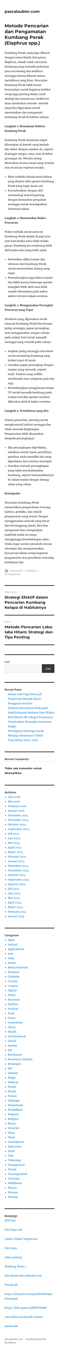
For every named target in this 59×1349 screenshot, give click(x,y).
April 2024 (14, 902)
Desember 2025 (18, 815)
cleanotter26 (16, 570)
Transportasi (16, 1164)
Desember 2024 (18, 865)
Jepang (12, 1045)
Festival (13, 1008)
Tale (10, 1155)
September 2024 (18, 879)
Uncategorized (12, 574)
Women (13, 1197)
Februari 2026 (17, 806)
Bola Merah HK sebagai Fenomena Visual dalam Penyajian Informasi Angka (30, 721)
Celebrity (14, 976)
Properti (13, 1114)
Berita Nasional (18, 967)
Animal (12, 944)
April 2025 (14, 847)
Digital (12, 990)
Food (11, 1013)
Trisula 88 (11, 1284)
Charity (12, 981)
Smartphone (16, 1141)
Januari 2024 (16, 916)
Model (12, 1086)
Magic (12, 1077)
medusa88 (11, 1326)
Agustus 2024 (17, 884)
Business (13, 972)
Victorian (14, 1178)
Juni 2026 (14, 797)
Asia (10, 953)
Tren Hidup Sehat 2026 (23, 740)
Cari (7, 662)
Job (10, 1050)
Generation (15, 1022)
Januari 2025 (16, 861)
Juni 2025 (14, 838)
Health (12, 1031)
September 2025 (18, 829)
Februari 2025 (17, 856)
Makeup (13, 1082)
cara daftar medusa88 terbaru (24, 1317)
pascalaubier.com (22, 11)
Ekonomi (14, 999)
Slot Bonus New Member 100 (23, 1275)
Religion (13, 1119)
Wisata (12, 1187)
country (13, 985)
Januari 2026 (16, 810)
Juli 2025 (13, 833)
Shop (11, 1132)
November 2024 (18, 870)
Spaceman (14, 1146)
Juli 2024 (13, 888)
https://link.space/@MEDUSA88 (26, 1307)
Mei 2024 (14, 898)
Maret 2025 (15, 852)
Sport (11, 1151)
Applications (16, 949)
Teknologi (14, 1160)
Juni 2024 (14, 893)
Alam (11, 940)
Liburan (13, 1073)
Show (11, 1137)
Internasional (17, 1036)
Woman (13, 1192)
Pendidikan (15, 1109)
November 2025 (18, 820)
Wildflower (15, 1183)
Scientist (13, 1128)
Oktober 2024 (17, 875)
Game (11, 1018)
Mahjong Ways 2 (15, 1266)
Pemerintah (15, 1105)
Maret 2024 (15, 907)
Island (12, 1040)
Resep (12, 1123)
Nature (12, 1096)
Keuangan (14, 1063)
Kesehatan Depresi (20, 1059)
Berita (12, 962)
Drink (11, 995)
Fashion (13, 1004)
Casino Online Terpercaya (21, 1238)
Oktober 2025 (17, 824)
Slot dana (11, 1248)
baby (11, 958)
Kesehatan (15, 1054)
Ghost (12, 1027)
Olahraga (14, 1100)
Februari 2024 (17, 911)
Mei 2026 (14, 801)
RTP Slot (10, 1220)
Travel (12, 1169)
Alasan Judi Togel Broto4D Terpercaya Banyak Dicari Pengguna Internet (25, 699)
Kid (10, 1068)
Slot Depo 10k (13, 1229)
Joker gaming (13, 1257)
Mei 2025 (14, 842)
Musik (12, 1091)
